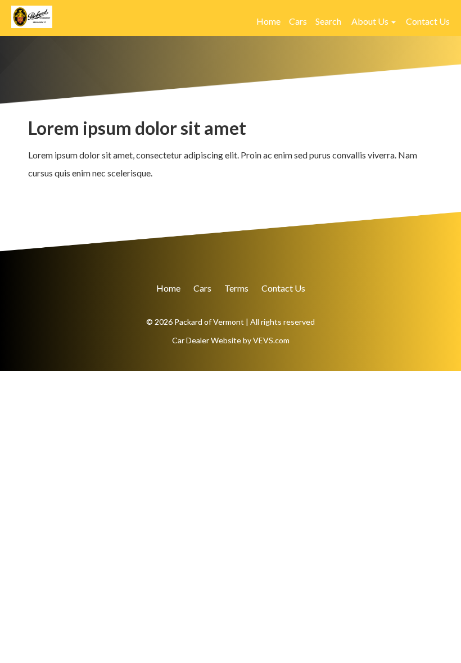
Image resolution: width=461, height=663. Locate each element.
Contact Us (428, 21)
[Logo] (31, 15)
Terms (236, 288)
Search (328, 21)
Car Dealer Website (206, 340)
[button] (373, 21)
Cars (298, 21)
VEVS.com (271, 340)
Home (268, 21)
